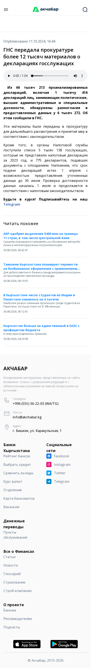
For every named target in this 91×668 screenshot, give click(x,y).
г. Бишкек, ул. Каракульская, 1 (37, 430)
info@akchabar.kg (27, 417)
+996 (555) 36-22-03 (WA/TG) (35, 403)
